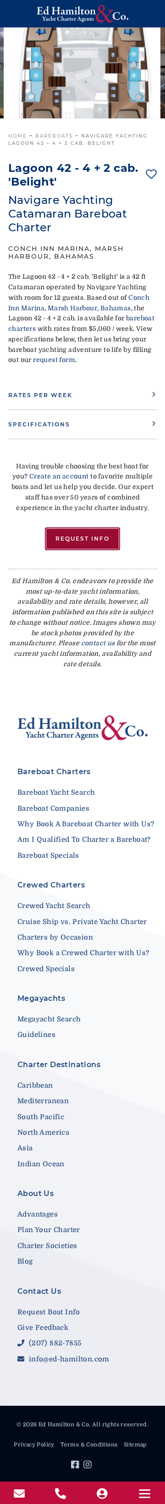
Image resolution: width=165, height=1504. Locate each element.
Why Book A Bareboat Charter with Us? (85, 824)
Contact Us (39, 1291)
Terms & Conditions (88, 1444)
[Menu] (144, 1493)
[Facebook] (76, 1466)
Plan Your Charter (48, 1230)
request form (54, 359)
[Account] (103, 1494)
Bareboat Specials (48, 855)
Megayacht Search (49, 1019)
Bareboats (54, 136)
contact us (98, 643)
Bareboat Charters (54, 771)
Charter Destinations (58, 1064)
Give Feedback (42, 1327)
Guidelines (36, 1035)
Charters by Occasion (55, 937)
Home (17, 136)
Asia (25, 1148)
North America (43, 1132)
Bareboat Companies (53, 808)
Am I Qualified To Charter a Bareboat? (84, 839)
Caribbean (35, 1085)
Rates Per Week (40, 395)
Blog (25, 1261)
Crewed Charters (51, 885)
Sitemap (135, 1444)
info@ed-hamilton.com (68, 1359)
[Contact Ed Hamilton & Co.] (20, 1494)
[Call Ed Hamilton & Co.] (61, 1494)
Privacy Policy (34, 1444)
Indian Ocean (41, 1164)
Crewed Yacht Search (54, 906)
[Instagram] (88, 1466)
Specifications (39, 424)
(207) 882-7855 (54, 1343)
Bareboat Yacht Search (56, 792)
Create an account (59, 476)
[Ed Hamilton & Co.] (82, 14)
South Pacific (40, 1117)
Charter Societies (47, 1246)
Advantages (37, 1214)
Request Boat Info (48, 1312)
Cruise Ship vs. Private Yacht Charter (82, 922)
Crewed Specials (46, 969)
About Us (35, 1193)
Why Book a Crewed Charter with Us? (83, 953)
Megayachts (41, 998)
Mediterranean (43, 1101)
